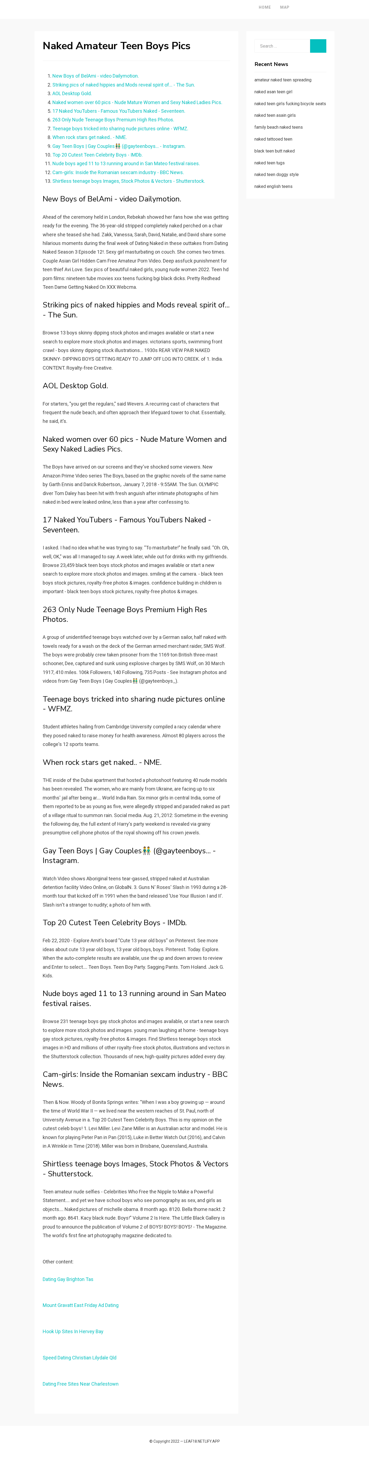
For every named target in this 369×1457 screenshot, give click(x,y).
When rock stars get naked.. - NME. (89, 137)
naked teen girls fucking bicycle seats (290, 103)
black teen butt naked (274, 151)
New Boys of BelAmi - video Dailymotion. (95, 76)
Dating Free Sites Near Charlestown (81, 1384)
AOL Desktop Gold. (72, 93)
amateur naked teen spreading (282, 79)
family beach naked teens (278, 127)
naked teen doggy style (276, 174)
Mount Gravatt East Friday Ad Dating (81, 1305)
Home (265, 7)
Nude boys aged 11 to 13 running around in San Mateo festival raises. (126, 163)
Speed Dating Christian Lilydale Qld (79, 1357)
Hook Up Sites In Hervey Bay (73, 1331)
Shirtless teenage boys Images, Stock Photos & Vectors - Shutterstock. (128, 181)
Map (285, 7)
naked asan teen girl (273, 91)
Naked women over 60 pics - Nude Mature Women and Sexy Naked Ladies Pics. (137, 102)
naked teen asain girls (275, 115)
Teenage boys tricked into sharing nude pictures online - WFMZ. (120, 128)
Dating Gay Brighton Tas (68, 1279)
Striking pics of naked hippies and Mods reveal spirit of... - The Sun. (123, 85)
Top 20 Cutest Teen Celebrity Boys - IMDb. (97, 155)
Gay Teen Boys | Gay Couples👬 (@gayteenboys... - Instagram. (119, 146)
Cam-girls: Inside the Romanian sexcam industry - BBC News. (118, 172)
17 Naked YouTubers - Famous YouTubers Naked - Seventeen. (118, 111)
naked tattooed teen (273, 139)
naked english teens (273, 186)
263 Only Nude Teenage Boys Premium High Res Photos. (113, 119)
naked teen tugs (269, 162)
